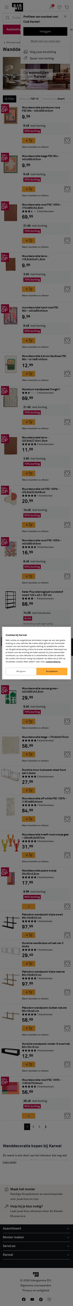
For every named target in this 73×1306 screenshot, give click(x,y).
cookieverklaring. (53, 662)
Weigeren (21, 671)
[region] (36, 653)
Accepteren (52, 671)
